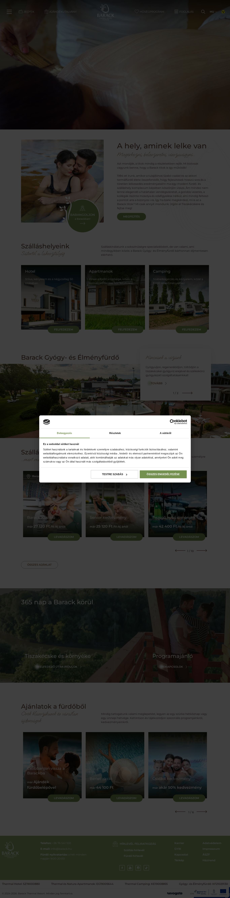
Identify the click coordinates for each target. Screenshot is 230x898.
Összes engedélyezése (163, 474)
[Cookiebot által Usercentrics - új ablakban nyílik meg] (172, 421)
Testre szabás (112, 474)
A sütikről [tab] (165, 433)
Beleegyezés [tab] (64, 433)
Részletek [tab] (115, 433)
